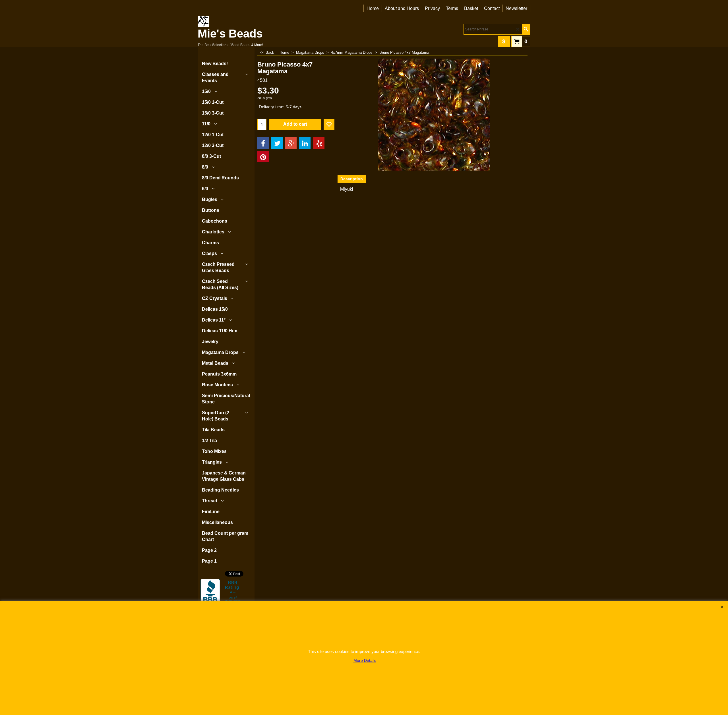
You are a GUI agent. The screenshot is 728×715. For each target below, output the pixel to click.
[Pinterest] (263, 156)
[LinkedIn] (305, 143)
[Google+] (291, 143)
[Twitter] (277, 143)
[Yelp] (318, 143)
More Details (364, 660)
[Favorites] (329, 124)
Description (351, 179)
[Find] (526, 29)
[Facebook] (263, 143)
